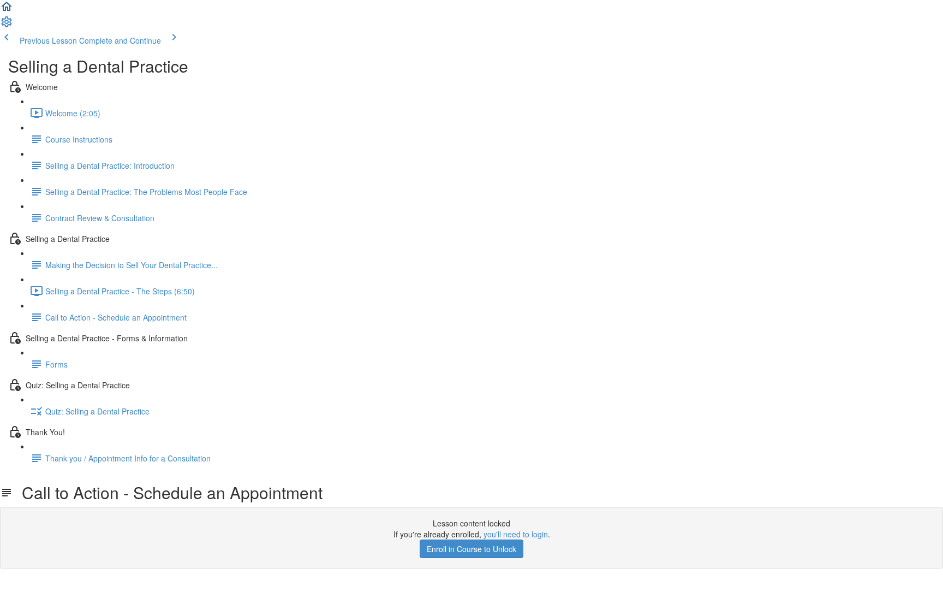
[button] (6, 9)
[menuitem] (6, 25)
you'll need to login (516, 534)
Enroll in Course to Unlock (471, 548)
